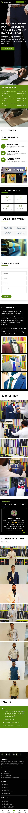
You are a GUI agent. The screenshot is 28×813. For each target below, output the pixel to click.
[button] (7, 48)
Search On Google (7, 767)
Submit (6, 296)
